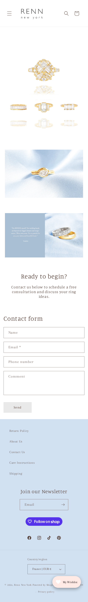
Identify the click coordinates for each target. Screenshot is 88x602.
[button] (9, 13)
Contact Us (17, 452)
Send (18, 407)
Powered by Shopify (44, 584)
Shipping (15, 473)
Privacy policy (46, 591)
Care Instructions (22, 462)
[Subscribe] (63, 504)
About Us (16, 441)
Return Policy (19, 431)
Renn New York (23, 584)
